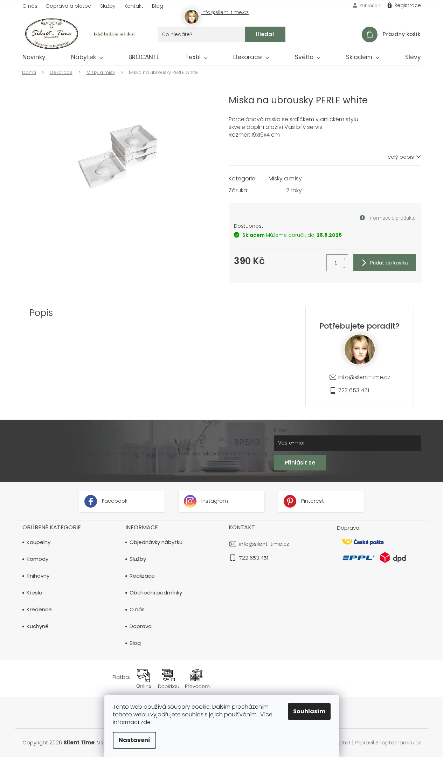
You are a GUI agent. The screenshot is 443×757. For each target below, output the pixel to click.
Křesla (34, 593)
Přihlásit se (300, 463)
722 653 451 (353, 390)
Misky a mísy (285, 178)
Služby (108, 5)
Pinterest (312, 500)
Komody (37, 559)
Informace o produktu (391, 218)
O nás (29, 5)
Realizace (142, 576)
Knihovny (38, 576)
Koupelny (38, 542)
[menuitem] (34, 58)
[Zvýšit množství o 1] (344, 259)
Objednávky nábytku (156, 542)
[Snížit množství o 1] (344, 267)
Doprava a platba (68, 5)
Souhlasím (309, 711)
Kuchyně (38, 626)
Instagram (214, 500)
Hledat (265, 34)
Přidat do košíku (389, 262)
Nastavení (134, 740)
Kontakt (133, 5)
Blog (157, 5)
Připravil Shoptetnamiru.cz (388, 742)
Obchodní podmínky (156, 593)
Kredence (39, 609)
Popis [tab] (41, 313)
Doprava (141, 626)
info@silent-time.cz (364, 377)
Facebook (114, 500)
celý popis (401, 156)
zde (145, 722)
